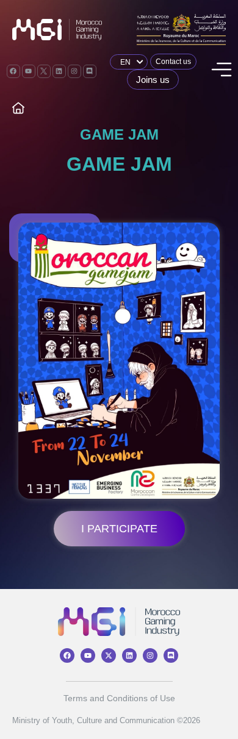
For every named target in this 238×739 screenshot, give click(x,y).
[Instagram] (74, 71)
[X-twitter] (108, 655)
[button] (220, 71)
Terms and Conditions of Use (119, 698)
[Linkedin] (59, 71)
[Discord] (89, 71)
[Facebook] (13, 71)
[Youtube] (28, 71)
